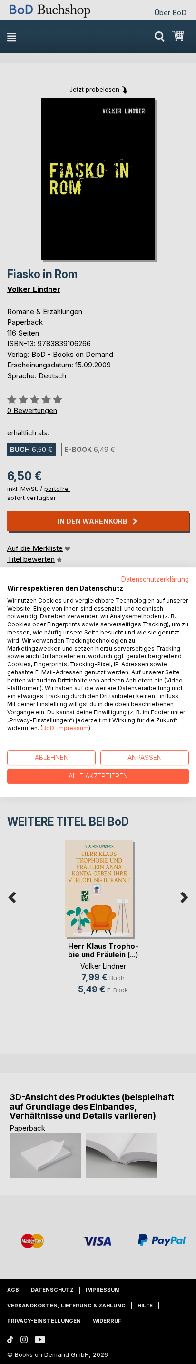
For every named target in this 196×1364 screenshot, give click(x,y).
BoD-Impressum (65, 728)
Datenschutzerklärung (155, 579)
